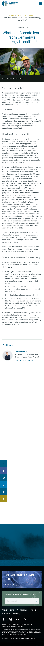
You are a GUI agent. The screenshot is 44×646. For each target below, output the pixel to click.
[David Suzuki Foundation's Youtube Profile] (17, 619)
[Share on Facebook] (3, 470)
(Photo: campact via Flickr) (13, 78)
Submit (36, 601)
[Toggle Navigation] (40, 3)
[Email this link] (3, 498)
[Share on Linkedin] (3, 484)
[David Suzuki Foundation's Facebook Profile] (3, 619)
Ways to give (8, 610)
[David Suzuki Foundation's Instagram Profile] (24, 619)
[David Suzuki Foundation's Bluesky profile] (10, 619)
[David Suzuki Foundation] (10, 3)
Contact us (22, 610)
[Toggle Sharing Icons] (3, 463)
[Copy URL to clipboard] (3, 491)
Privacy (16, 613)
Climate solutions (25, 15)
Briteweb (32, 638)
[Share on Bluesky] (3, 477)
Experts (12, 15)
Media (33, 610)
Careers (6, 613)
